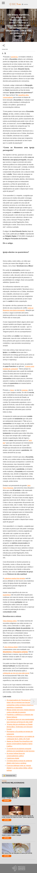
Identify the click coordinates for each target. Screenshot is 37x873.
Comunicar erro (9, 775)
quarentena (7, 595)
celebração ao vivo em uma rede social (16, 673)
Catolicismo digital (13, 758)
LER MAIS (6, 800)
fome (12, 390)
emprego (25, 390)
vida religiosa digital (11, 647)
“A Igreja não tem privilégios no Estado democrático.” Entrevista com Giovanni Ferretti (20, 727)
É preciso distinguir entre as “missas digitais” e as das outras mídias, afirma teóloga (19, 768)
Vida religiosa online (10, 621)
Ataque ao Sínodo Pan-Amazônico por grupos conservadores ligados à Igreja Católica (20, 744)
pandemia (14, 57)
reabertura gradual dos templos (14, 578)
